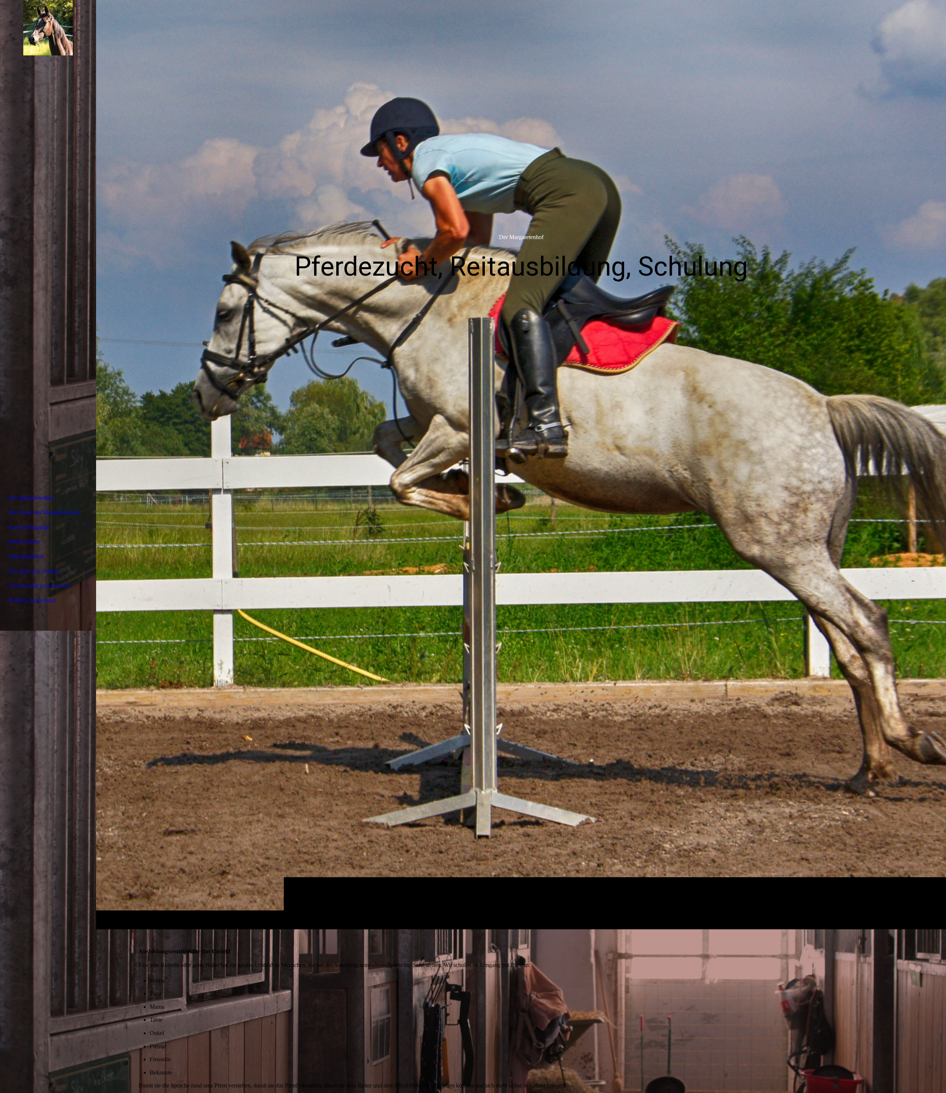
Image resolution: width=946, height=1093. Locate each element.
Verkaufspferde (26, 556)
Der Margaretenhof (30, 498)
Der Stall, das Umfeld (33, 571)
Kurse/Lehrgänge (28, 527)
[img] (521, 464)
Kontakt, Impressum (32, 600)
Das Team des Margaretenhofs (43, 512)
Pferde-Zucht (23, 541)
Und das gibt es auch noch (39, 585)
